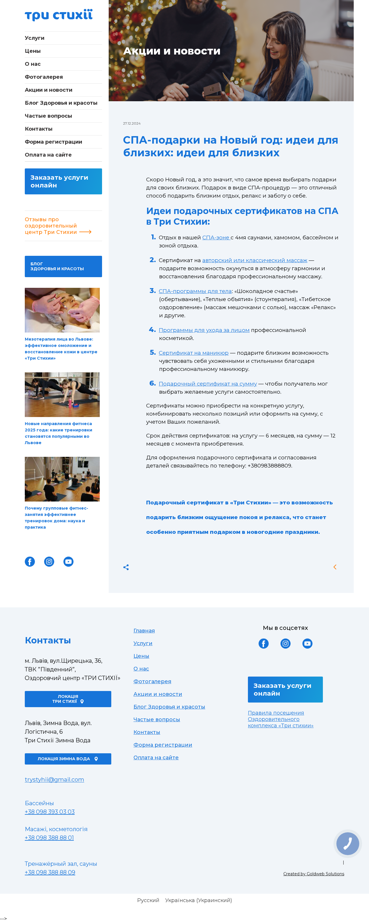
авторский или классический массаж (254, 260)
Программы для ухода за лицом (204, 330)
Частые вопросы (48, 116)
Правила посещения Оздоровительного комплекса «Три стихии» (281, 719)
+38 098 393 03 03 (50, 811)
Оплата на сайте (48, 155)
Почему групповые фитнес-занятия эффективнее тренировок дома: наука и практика (56, 518)
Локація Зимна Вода (64, 758)
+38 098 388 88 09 (50, 872)
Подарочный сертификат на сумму (208, 383)
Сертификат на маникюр (194, 353)
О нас (33, 64)
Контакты (38, 129)
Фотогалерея (44, 77)
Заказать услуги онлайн (59, 181)
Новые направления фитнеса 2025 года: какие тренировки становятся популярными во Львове (58, 433)
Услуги (34, 38)
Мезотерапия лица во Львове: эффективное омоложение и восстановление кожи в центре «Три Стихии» (61, 349)
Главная (144, 631)
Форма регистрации (53, 142)
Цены (33, 51)
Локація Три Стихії (65, 699)
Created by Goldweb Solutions (313, 873)
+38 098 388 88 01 (49, 837)
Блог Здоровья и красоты (61, 103)
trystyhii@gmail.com (54, 779)
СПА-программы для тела (195, 291)
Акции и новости (48, 90)
